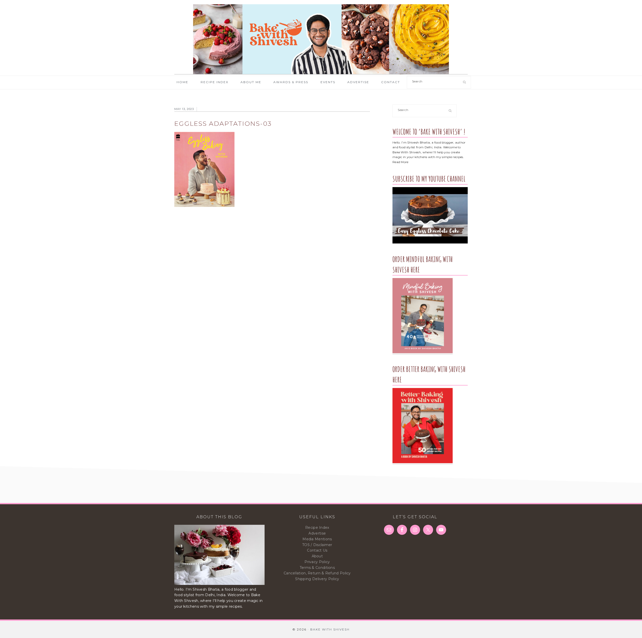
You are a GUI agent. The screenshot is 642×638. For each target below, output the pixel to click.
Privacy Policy (317, 562)
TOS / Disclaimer (317, 545)
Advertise (317, 533)
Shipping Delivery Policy (317, 579)
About (317, 556)
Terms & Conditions (317, 567)
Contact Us (317, 550)
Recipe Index (317, 527)
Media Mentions (317, 539)
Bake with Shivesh (321, 39)
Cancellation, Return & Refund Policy (317, 573)
